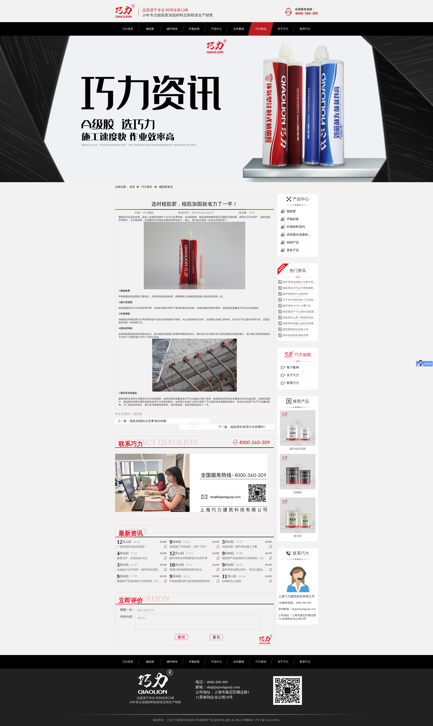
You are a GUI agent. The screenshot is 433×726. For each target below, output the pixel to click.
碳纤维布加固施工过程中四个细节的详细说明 (299, 283)
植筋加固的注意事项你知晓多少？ (149, 421)
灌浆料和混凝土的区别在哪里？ (298, 324)
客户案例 (293, 367)
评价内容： (127, 616)
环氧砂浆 (194, 28)
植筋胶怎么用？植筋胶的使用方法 (299, 318)
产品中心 (216, 28)
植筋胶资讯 (166, 186)
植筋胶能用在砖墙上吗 (295, 329)
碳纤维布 (172, 28)
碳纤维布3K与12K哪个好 (297, 305)
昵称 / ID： (127, 609)
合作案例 (238, 28)
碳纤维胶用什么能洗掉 (295, 294)
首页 (132, 186)
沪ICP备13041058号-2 (267, 720)
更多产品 (293, 250)
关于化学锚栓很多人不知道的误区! (299, 300)
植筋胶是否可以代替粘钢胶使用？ (299, 289)
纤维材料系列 (296, 226)
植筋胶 (150, 28)
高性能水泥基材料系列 (299, 235)
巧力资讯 (260, 28)
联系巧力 (305, 28)
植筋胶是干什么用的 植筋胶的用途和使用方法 (299, 312)
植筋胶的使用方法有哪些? (247, 427)
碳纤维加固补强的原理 (295, 335)
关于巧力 (283, 28)
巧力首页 (127, 28)
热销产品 (293, 242)
